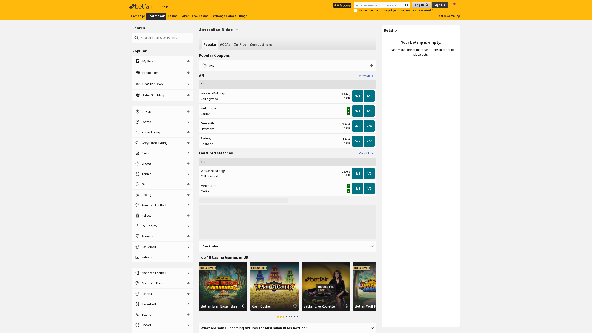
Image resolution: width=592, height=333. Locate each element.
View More (366, 76)
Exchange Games (223, 16)
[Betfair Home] (142, 6)
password (424, 10)
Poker (184, 16)
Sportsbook (156, 16)
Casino (173, 16)
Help (164, 6)
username (407, 10)
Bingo (243, 16)
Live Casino (200, 16)
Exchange (138, 16)
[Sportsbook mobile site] (342, 5)
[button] (287, 246)
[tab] (210, 45)
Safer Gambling (449, 16)
